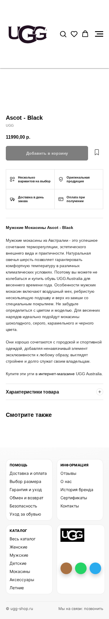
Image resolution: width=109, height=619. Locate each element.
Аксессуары (22, 579)
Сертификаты (73, 497)
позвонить (93, 608)
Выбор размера (25, 481)
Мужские (19, 555)
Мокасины (20, 571)
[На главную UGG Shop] (72, 535)
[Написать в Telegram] (95, 568)
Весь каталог (22, 538)
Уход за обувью (25, 514)
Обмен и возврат (26, 497)
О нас (66, 481)
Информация (74, 465)
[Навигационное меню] (99, 34)
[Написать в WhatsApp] (81, 568)
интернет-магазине (57, 373)
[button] (63, 33)
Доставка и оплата (28, 473)
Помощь (18, 465)
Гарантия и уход (26, 489)
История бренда (76, 489)
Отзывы (68, 473)
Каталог (18, 530)
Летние (17, 587)
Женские (18, 546)
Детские (18, 563)
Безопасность (23, 505)
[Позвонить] (66, 568)
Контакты (69, 505)
